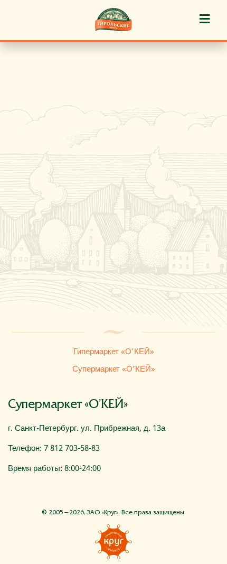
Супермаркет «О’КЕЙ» (113, 369)
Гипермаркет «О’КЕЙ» (113, 351)
